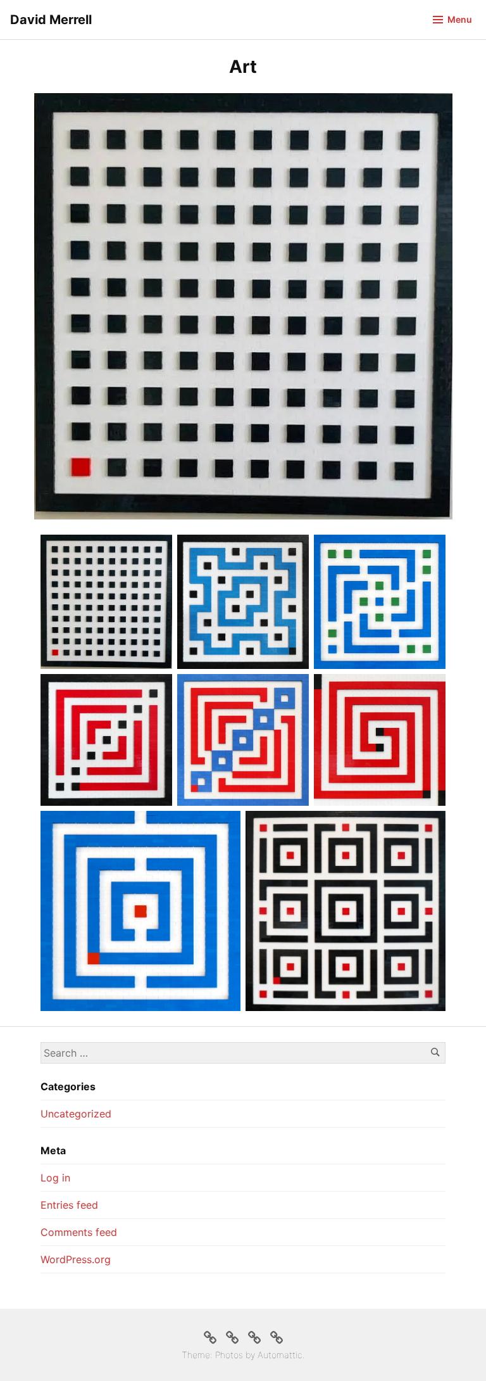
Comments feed (78, 1232)
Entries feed (69, 1205)
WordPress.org (75, 1259)
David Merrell (51, 19)
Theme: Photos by (220, 1354)
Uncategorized (75, 1113)
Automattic (280, 1354)
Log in (55, 1177)
